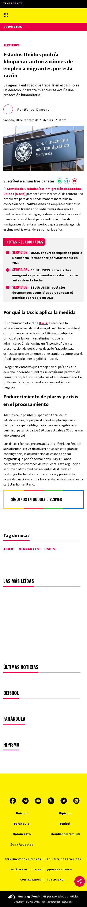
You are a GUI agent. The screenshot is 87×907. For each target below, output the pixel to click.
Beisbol (22, 813)
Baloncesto (22, 834)
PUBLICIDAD (55, 879)
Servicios (11, 45)
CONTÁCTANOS (30, 879)
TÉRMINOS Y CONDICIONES (22, 859)
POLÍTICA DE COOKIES (26, 869)
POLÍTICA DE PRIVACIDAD (64, 859)
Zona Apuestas (21, 844)
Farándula (21, 823)
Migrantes (29, 549)
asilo (8, 549)
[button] (79, 881)
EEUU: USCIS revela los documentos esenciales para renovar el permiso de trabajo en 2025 (42, 292)
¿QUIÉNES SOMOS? (59, 869)
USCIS (49, 549)
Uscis (43, 323)
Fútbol (65, 823)
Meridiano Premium (65, 834)
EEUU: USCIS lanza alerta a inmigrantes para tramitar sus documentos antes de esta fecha (45, 275)
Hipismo (65, 813)
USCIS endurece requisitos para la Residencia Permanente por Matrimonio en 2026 (47, 257)
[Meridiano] (40, 15)
